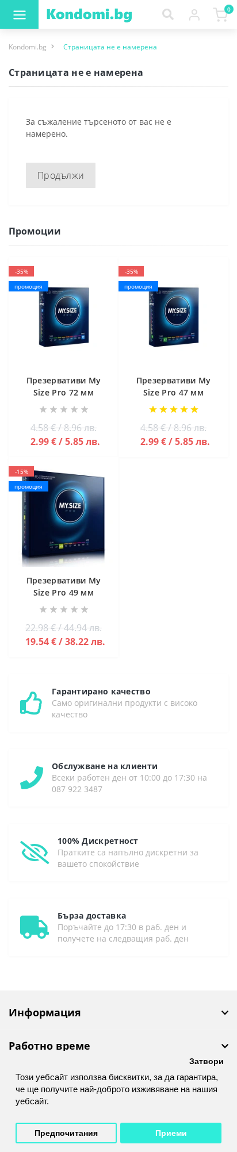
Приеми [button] (171, 1133)
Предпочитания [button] (66, 1133)
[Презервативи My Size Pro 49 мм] (63, 518)
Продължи (60, 175)
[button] (194, 14)
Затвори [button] (206, 1061)
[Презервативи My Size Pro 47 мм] (173, 317)
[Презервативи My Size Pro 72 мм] (63, 317)
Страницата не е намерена (110, 47)
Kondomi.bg (28, 47)
